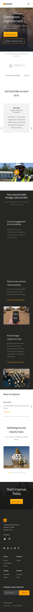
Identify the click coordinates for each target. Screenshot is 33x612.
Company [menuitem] (6, 571)
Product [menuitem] (6, 556)
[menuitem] (6, 560)
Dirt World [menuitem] (19, 571)
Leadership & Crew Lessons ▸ (15, 362)
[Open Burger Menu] (28, 3)
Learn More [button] (15, 210)
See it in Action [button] (16, 501)
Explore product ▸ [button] (10, 34)
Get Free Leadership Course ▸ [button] (14, 41)
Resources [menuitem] (19, 556)
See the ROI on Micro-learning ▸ (16, 300)
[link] (16, 408)
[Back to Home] (8, 4)
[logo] (5, 520)
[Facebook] (5, 548)
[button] (1, 128)
